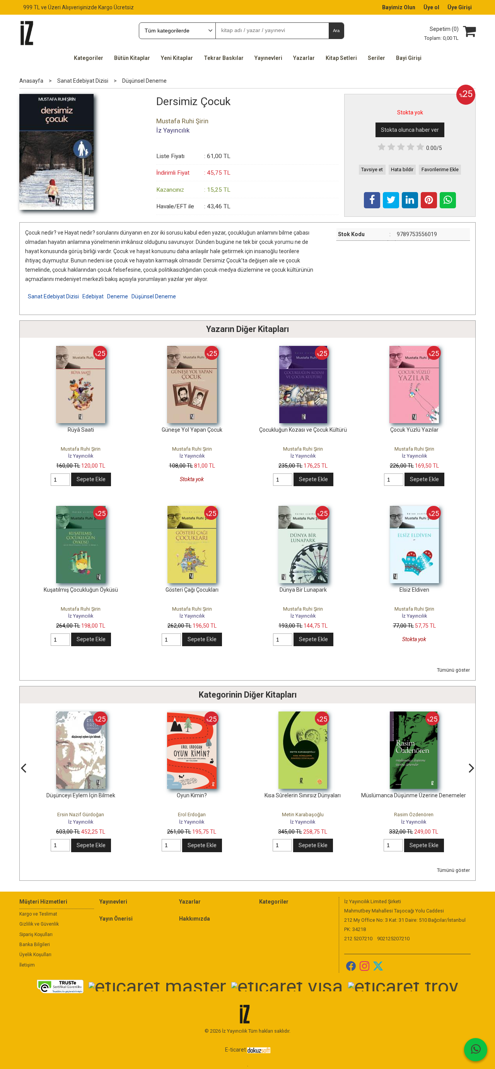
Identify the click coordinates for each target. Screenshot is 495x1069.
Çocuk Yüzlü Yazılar (414, 430)
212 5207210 (358, 938)
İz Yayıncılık (80, 456)
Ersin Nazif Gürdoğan (80, 814)
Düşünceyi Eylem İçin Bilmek (80, 795)
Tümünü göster (453, 670)
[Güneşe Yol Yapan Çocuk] (192, 350)
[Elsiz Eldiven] (414, 510)
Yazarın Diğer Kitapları (247, 329)
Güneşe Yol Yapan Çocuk (192, 430)
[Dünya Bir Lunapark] (303, 510)
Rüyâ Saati (81, 430)
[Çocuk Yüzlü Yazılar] (414, 350)
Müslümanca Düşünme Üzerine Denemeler (413, 795)
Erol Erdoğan (192, 814)
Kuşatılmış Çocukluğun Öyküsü (81, 590)
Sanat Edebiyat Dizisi (53, 296)
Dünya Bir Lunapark (303, 590)
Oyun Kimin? (192, 795)
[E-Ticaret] (258, 1050)
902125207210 (393, 938)
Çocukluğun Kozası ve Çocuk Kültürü (303, 430)
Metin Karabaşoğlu (303, 814)
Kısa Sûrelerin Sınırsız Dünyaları (303, 795)
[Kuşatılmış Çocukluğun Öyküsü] (81, 510)
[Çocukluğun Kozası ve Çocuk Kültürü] (303, 350)
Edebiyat (93, 296)
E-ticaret (235, 1050)
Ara (336, 30)
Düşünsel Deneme (153, 296)
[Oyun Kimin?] (192, 715)
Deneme (117, 296)
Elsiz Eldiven (414, 590)
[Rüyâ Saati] (80, 350)
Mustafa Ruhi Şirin (81, 449)
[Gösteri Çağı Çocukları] (191, 510)
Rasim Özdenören (414, 814)
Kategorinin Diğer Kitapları (248, 695)
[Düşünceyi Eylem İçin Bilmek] (81, 715)
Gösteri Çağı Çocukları (192, 590)
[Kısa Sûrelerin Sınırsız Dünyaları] (302, 715)
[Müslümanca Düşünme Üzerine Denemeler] (413, 715)
